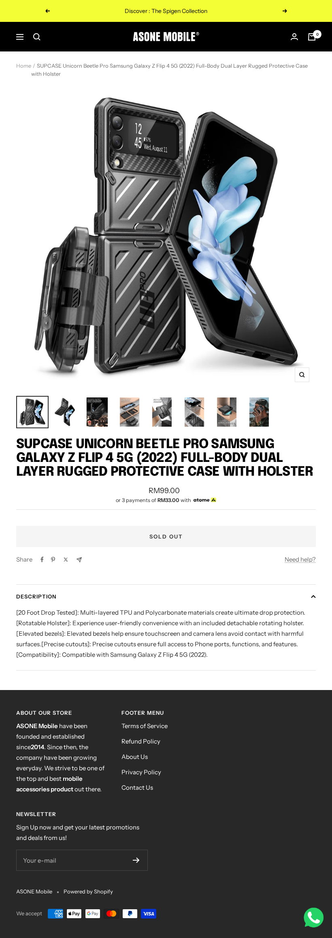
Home (23, 65)
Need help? (300, 559)
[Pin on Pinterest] (53, 559)
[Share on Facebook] (42, 559)
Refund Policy (140, 741)
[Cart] (312, 37)
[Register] (136, 860)
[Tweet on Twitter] (65, 559)
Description (36, 596)
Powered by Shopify (88, 891)
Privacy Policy (141, 772)
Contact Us (137, 787)
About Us (134, 757)
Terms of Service (144, 726)
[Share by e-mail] (79, 559)
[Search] (36, 37)
